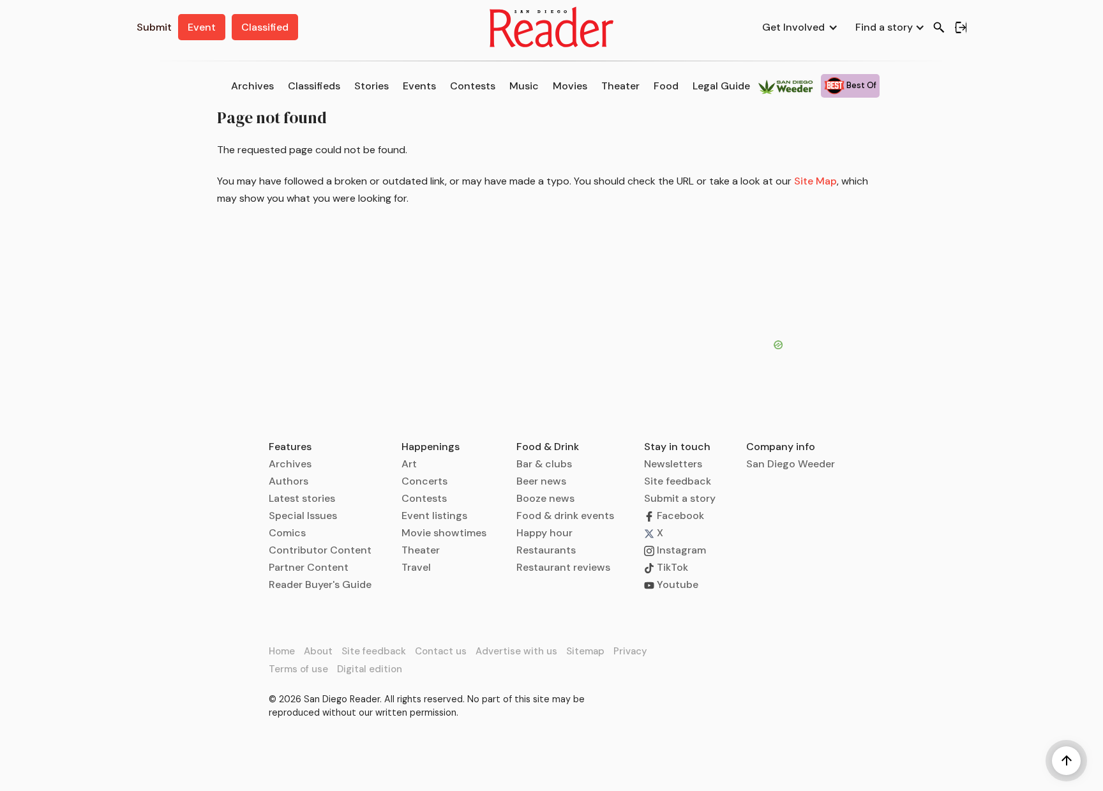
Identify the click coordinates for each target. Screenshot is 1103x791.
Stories (371, 86)
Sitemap (585, 651)
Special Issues (303, 515)
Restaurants (546, 550)
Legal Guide (721, 86)
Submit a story (680, 498)
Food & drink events (565, 515)
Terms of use (298, 669)
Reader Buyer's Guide (320, 584)
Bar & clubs (544, 464)
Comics (287, 532)
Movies (570, 86)
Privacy (630, 651)
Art (409, 464)
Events (419, 86)
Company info (780, 446)
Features (290, 446)
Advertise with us (516, 651)
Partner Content (309, 567)
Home (282, 651)
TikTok (671, 567)
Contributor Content (320, 550)
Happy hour (544, 532)
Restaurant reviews (563, 567)
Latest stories (302, 498)
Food (666, 86)
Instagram (680, 550)
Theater (620, 86)
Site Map (815, 181)
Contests (472, 86)
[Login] (960, 27)
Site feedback (677, 481)
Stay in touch (677, 446)
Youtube (676, 584)
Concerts (424, 481)
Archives (252, 86)
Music (524, 86)
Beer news (541, 481)
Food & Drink (547, 446)
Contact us (441, 651)
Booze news (545, 498)
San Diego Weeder (790, 464)
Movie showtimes (443, 532)
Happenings (430, 446)
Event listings (434, 515)
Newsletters (673, 464)
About (318, 651)
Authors (288, 481)
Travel (416, 567)
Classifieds (314, 86)
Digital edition (369, 669)
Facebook (679, 515)
